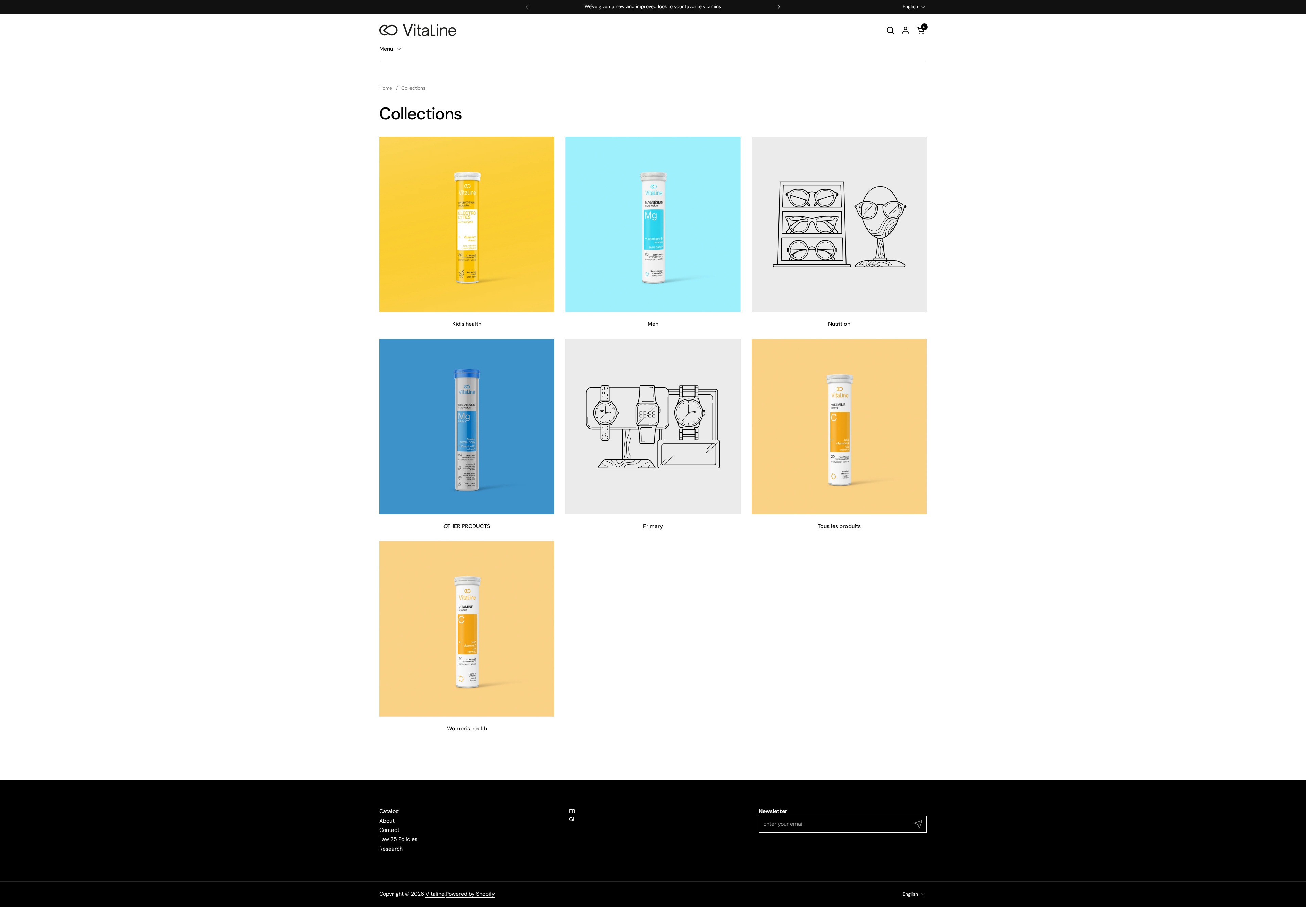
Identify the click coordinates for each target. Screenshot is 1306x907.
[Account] (905, 30)
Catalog (389, 811)
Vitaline (435, 893)
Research (391, 848)
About (387, 820)
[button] (890, 30)
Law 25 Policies (398, 839)
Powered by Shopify (470, 893)
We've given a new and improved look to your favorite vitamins (653, 6)
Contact (389, 830)
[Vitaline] (417, 30)
